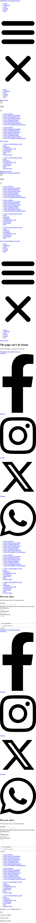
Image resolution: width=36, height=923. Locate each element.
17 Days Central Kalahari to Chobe (12, 568)
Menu (2, 106)
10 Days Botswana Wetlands (11, 547)
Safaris (5, 3)
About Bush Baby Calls (9, 573)
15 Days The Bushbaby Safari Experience (14, 552)
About (5, 6)
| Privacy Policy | (4, 918)
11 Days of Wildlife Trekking (11, 549)
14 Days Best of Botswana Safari (12, 550)
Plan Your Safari (7, 579)
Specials (5, 9)
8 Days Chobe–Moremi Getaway (12, 546)
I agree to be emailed (8, 625)
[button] (18, 50)
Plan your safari (4, 100)
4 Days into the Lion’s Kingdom (11, 543)
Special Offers (7, 576)
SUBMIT (3, 628)
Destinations (6, 5)
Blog (4, 11)
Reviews (5, 8)
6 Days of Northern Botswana (11, 544)
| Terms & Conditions (5, 915)
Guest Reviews (7, 574)
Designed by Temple (5, 921)
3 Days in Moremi (8, 541)
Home (5, 570)
